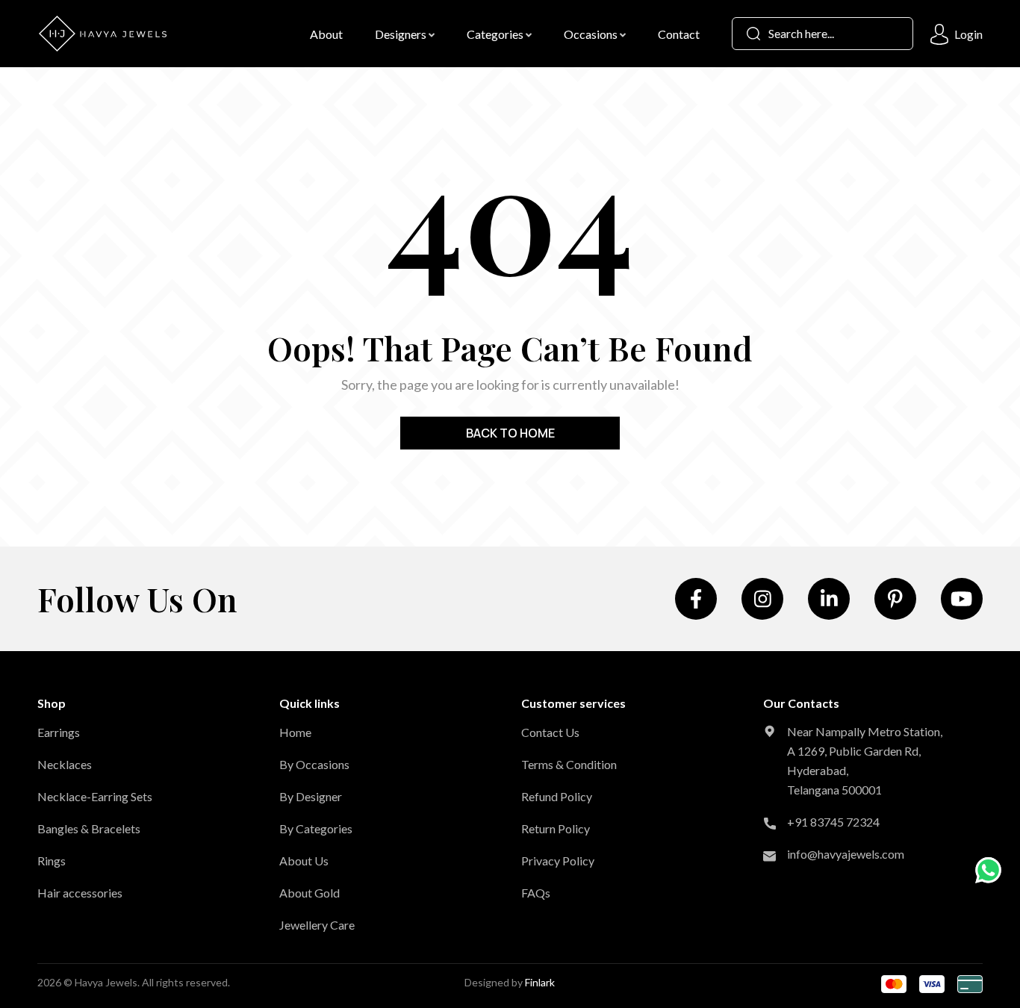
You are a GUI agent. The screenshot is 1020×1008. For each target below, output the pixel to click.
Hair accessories (79, 893)
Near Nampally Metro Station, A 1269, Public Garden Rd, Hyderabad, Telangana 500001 (864, 760)
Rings (51, 860)
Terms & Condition (569, 764)
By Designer (310, 796)
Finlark (540, 982)
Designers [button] (402, 34)
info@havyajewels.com (845, 854)
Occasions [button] (592, 34)
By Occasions (314, 764)
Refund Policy (556, 796)
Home (295, 732)
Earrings (58, 732)
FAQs (535, 893)
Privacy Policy (557, 860)
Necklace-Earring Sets (94, 796)
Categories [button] (496, 34)
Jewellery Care (317, 925)
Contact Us (550, 732)
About (326, 34)
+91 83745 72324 (833, 822)
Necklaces (64, 764)
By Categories (315, 828)
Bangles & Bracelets (88, 828)
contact (679, 34)
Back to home (510, 433)
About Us (304, 860)
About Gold (309, 893)
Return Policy (555, 828)
